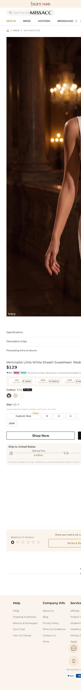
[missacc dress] (40, 4)
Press (46, 641)
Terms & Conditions (54, 629)
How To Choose (22, 635)
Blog (45, 617)
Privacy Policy (51, 623)
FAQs (16, 610)
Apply (73, 641)
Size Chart (19, 629)
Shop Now (40, 436)
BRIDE (16, 30)
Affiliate (74, 610)
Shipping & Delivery (24, 617)
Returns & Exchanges (25, 623)
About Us (48, 610)
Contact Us (49, 635)
